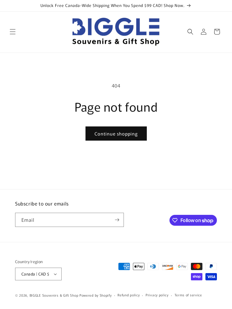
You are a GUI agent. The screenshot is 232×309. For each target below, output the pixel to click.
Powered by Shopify (95, 295)
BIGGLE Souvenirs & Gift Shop (54, 295)
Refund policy (129, 294)
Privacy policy (157, 294)
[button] (12, 31)
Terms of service (188, 294)
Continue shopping (116, 133)
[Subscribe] (117, 220)
